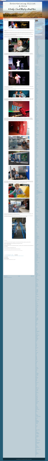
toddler (36, 419)
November (38, 47)
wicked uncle (36, 446)
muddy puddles (36, 296)
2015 (36, 62)
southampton (36, 390)
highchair (36, 239)
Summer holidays (37, 401)
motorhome (36, 292)
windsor (36, 450)
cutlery (36, 158)
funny (35, 213)
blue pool (36, 108)
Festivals (33, 17)
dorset (36, 176)
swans (36, 404)
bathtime (36, 98)
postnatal (36, 337)
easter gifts (36, 180)
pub (35, 342)
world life (36, 454)
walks (35, 438)
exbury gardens (36, 187)
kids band (36, 258)
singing (36, 379)
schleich (36, 366)
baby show (36, 91)
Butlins (36, 124)
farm (35, 195)
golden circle (36, 225)
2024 (36, 41)
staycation (36, 398)
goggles (36, 224)
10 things (36, 68)
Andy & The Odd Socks (21, 17)
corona (36, 149)
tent (35, 412)
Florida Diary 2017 (37, 207)
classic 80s (36, 143)
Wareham (36, 439)
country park (36, 150)
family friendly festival (37, 191)
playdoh (36, 330)
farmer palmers (36, 196)
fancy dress (36, 194)
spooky (36, 393)
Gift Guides (36, 220)
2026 (36, 39)
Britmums (36, 119)
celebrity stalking (37, 134)
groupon (36, 229)
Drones (36, 177)
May (37, 51)
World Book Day (37, 453)
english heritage (37, 184)
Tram (35, 428)
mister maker (36, 289)
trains (35, 427)
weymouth (36, 445)
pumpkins (36, 344)
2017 (35, 71)
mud (35, 295)
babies (36, 86)
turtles (36, 431)
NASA (35, 300)
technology (36, 408)
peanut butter (36, 318)
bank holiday (36, 97)
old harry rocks (36, 311)
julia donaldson (36, 255)
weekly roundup (37, 443)
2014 (36, 63)
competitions (36, 146)
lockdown (36, 270)
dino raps (36, 169)
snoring (36, 385)
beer (35, 102)
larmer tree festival (37, 262)
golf (35, 226)
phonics (36, 321)
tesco (35, 413)
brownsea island (37, 120)
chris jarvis (36, 138)
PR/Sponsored (36, 338)
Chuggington (36, 140)
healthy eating (36, 235)
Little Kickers (36, 265)
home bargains (36, 244)
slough (36, 383)
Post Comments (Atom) (9, 277)
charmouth (36, 136)
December (38, 46)
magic (36, 277)
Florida (36, 206)
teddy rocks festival (37, 409)
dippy (35, 172)
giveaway (36, 221)
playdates (36, 329)
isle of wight (36, 251)
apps (35, 80)
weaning (36, 441)
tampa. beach (36, 407)
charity (36, 135)
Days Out (14, 17)
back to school (36, 93)
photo (35, 322)
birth (35, 105)
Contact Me (11, 17)
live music (36, 267)
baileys (36, 95)
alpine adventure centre (37, 75)
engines (36, 183)
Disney (36, 173)
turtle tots (36, 430)
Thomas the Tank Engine (37, 416)
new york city (36, 307)
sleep (35, 381)
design (36, 165)
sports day (36, 394)
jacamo (36, 252)
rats (35, 351)
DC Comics (36, 162)
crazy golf (36, 153)
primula (36, 341)
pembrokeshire (36, 319)
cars (35, 132)
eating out (36, 181)
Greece (36, 228)
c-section (36, 125)
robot (35, 360)
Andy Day (36, 79)
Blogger (31, 459)
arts (35, 83)
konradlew (26, 459)
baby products (36, 90)
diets (35, 168)
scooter (36, 370)
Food (35, 209)
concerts (36, 147)
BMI (35, 110)
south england (36, 389)
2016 (36, 61)
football (36, 210)
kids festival (36, 259)
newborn (36, 308)
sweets (36, 405)
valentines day (36, 435)
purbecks (36, 345)
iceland (36, 247)
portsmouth (36, 336)
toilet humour (36, 420)
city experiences (37, 142)
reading (36, 353)
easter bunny (36, 179)
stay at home (36, 397)
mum (35, 297)
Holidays (36, 17)
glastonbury (36, 222)
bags (35, 94)
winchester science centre (38, 449)
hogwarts (36, 241)
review (36, 355)
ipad (35, 250)
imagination (36, 248)
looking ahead (36, 273)
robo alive (36, 359)
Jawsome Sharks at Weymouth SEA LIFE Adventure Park (40, 55)
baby (35, 87)
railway (36, 348)
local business (36, 269)
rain (35, 349)
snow (35, 386)
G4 (35, 214)
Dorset (17, 17)
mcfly (35, 282)
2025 (36, 40)
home (35, 243)
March (37, 53)
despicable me (36, 166)
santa (35, 364)
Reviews (30, 17)
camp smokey (36, 128)
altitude (36, 76)
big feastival (36, 104)
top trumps (36, 422)
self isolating (36, 374)
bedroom (36, 101)
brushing (36, 121)
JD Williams (36, 254)
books (36, 112)
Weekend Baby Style (37, 442)
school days (36, 367)
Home (5, 17)
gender (36, 217)
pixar (35, 326)
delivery (36, 164)
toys (35, 424)
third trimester (36, 415)
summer (36, 400)
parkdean (36, 315)
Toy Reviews (36, 423)
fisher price (36, 205)
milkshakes (36, 285)
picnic (35, 325)
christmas (36, 139)
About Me (8, 17)
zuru (35, 456)
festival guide (36, 199)
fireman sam (36, 202)
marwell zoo (36, 281)
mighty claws (36, 284)
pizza (35, 327)
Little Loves (36, 266)
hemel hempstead (37, 236)
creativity (36, 154)
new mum (36, 304)
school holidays (36, 368)
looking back (36, 274)
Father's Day (36, 198)
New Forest (36, 303)
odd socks (36, 310)
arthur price (36, 82)
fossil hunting (36, 211)
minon (36, 288)
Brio (35, 117)
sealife (36, 371)
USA (35, 434)
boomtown (36, 113)
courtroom (36, 151)
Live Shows (26, 17)
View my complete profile (37, 26)
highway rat (36, 240)
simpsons (36, 378)
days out (36, 161)
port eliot (36, 334)
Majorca (36, 278)
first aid (36, 203)
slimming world (36, 382)
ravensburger (36, 352)
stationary (36, 396)
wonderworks (36, 452)
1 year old (36, 67)
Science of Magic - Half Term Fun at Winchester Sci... (40, 56)
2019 (36, 45)
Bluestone (36, 109)
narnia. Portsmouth (37, 299)
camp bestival (36, 127)
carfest (36, 131)
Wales (36, 437)
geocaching (36, 218)
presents (36, 340)
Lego (35, 263)
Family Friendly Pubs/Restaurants (38, 192)
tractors (36, 426)
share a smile (36, 375)
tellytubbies (36, 411)
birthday (36, 106)
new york (36, 306)
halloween (36, 232)
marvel (36, 280)
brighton (36, 116)
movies (36, 293)
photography (36, 323)
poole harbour (36, 333)
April (37, 52)
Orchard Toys (36, 312)
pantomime (36, 314)
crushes (36, 157)
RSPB (35, 363)
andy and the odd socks (37, 78)
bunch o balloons (37, 123)
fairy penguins (36, 188)
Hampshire (36, 233)
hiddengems (36, 237)
